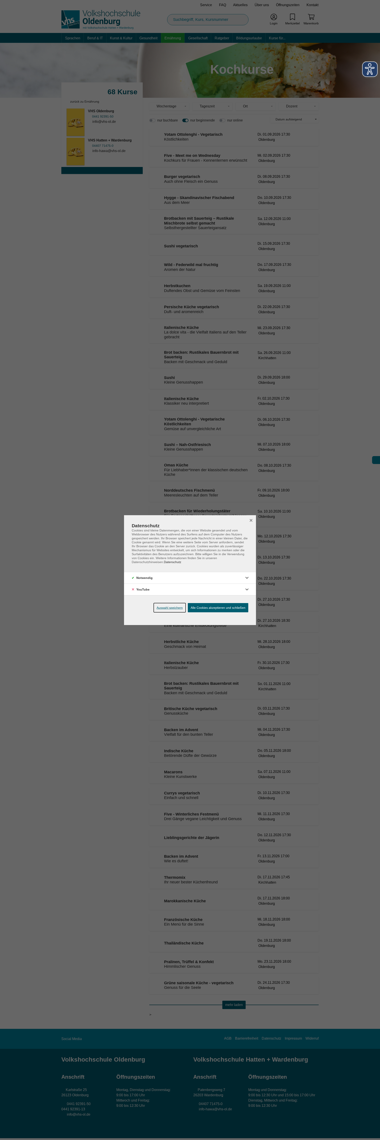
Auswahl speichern (170, 607)
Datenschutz (172, 562)
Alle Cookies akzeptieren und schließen (218, 607)
